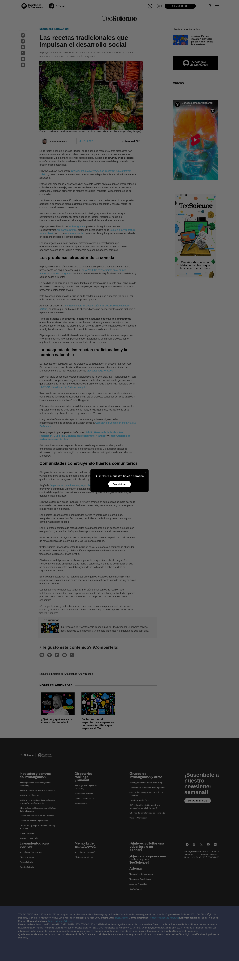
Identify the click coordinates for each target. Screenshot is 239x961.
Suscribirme (119, 484)
